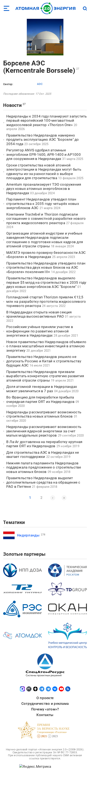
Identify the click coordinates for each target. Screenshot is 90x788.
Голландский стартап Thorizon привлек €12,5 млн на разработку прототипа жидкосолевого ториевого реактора (46, 301)
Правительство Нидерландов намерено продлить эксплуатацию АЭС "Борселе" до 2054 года (42, 139)
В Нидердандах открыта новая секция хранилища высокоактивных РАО (39, 314)
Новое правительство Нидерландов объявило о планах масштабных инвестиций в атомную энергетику (46, 346)
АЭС (39, 84)
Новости (12, 105)
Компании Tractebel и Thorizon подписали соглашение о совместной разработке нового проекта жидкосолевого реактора (46, 218)
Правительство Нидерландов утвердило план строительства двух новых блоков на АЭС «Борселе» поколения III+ (45, 267)
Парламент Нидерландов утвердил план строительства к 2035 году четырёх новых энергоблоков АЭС (42, 203)
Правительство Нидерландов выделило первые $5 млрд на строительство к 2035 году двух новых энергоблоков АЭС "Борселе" (46, 282)
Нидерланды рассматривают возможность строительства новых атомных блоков (43, 414)
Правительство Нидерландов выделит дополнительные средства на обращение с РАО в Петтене (43, 482)
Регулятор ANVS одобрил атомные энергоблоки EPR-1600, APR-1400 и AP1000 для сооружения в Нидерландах (43, 154)
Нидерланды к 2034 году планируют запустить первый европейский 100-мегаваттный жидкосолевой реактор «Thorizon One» (46, 120)
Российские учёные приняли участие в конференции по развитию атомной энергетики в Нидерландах (39, 331)
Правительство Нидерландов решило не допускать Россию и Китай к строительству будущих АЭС (43, 361)
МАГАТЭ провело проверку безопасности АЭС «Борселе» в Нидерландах (46, 254)
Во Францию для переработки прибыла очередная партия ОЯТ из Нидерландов (40, 399)
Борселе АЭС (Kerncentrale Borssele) (39, 66)
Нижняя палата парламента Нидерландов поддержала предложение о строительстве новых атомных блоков (43, 467)
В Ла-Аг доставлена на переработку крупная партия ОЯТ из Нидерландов (44, 444)
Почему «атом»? (45, 709)
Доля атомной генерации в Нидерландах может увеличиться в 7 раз (41, 388)
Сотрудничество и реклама (45, 703)
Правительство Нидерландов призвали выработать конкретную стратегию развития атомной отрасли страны (45, 376)
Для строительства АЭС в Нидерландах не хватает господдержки (42, 454)
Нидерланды (28, 535)
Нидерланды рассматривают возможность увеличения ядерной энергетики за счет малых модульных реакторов (43, 431)
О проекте (45, 698)
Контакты (44, 715)
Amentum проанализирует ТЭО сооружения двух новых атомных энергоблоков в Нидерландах (43, 188)
